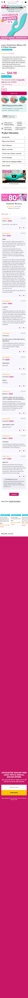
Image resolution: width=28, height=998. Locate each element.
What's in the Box (7, 149)
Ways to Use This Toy (8, 141)
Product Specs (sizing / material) (11, 153)
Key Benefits (6, 137)
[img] (6, 218)
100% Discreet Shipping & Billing (11, 161)
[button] (20, 228)
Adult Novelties (14, 501)
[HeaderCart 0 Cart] (25, 2)
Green (4, 90)
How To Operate (7, 145)
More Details (6, 165)
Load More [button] (14, 494)
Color (2, 87)
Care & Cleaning (7, 157)
